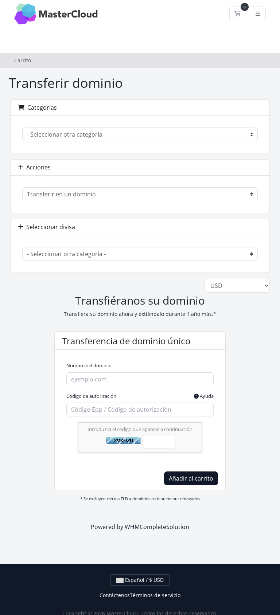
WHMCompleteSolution (157, 527)
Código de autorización (140, 396)
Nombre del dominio (89, 365)
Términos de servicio (155, 595)
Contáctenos (115, 595)
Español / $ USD (144, 579)
